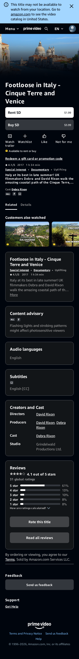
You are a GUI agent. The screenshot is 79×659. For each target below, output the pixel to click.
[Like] (44, 136)
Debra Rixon (19, 189)
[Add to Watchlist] (25, 136)
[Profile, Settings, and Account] (72, 28)
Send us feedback (56, 633)
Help (39, 638)
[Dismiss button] (71, 6)
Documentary (40, 169)
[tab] (11, 204)
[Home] (32, 28)
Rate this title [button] (40, 521)
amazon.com (21, 14)
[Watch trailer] (10, 136)
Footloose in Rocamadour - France (27, 234)
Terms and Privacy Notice (25, 633)
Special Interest (15, 169)
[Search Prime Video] (46, 28)
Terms (10, 559)
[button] (30, 508)
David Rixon (45, 414)
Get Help (11, 606)
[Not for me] (63, 136)
